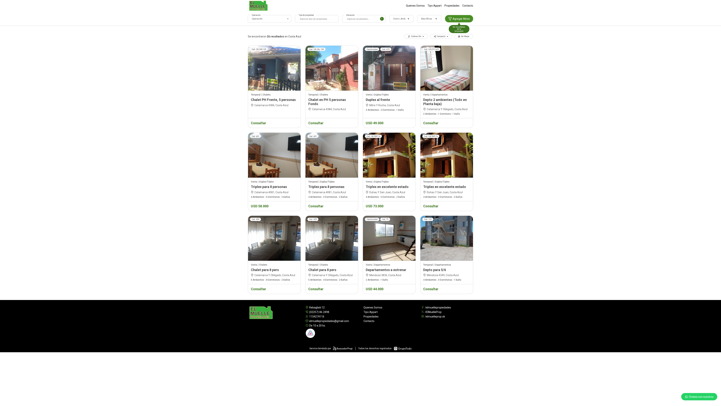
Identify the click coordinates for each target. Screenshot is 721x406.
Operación (256, 15)
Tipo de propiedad (306, 15)
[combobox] (316, 19)
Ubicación (350, 15)
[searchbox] (317, 19)
